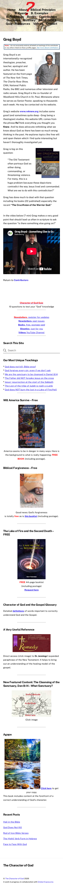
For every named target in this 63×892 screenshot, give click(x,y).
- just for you (31, 328)
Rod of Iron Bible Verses (16, 833)
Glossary (29, 20)
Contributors (48, 16)
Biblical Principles (43, 9)
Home (11, 9)
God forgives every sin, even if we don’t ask (28, 370)
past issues (31, 321)
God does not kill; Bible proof (20, 366)
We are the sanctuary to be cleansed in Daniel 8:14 (31, 374)
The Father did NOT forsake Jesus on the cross (29, 378)
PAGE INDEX (47, 20)
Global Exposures (45, 882)
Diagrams (13, 20)
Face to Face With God (15, 844)
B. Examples (39, 13)
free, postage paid (31, 325)
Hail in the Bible (11, 822)
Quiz (9, 23)
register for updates (31, 317)
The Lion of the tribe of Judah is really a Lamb (29, 386)
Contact (51, 23)
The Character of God (14, 878)
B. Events (21, 13)
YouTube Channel (31, 332)
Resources (22, 23)
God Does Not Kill (12, 827)
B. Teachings (15, 16)
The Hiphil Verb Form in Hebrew (20, 838)
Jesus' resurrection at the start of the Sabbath (29, 382)
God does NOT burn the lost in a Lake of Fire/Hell (31, 389)
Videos (38, 23)
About (23, 9)
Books (31, 16)
